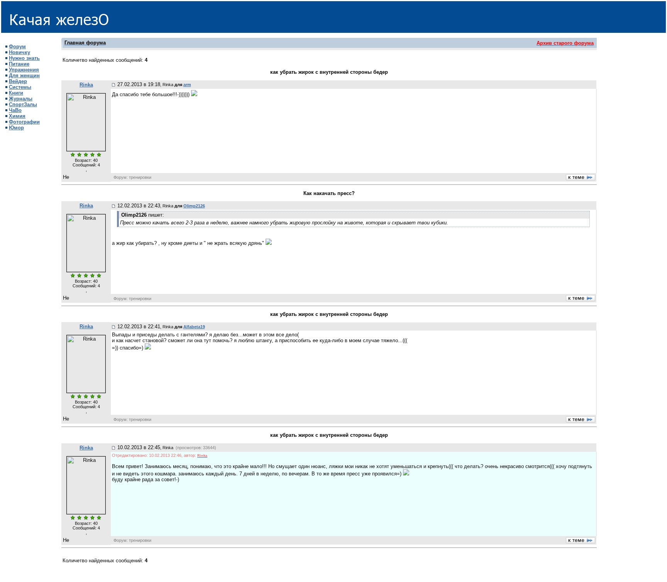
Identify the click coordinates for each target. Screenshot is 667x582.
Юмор (16, 128)
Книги (16, 93)
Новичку (19, 52)
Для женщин (24, 75)
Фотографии (24, 122)
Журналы (20, 99)
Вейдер (18, 81)
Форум (17, 46)
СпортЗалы (23, 104)
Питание (19, 64)
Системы (20, 87)
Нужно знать (24, 58)
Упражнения (24, 70)
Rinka (86, 85)
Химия (17, 116)
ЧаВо (15, 110)
